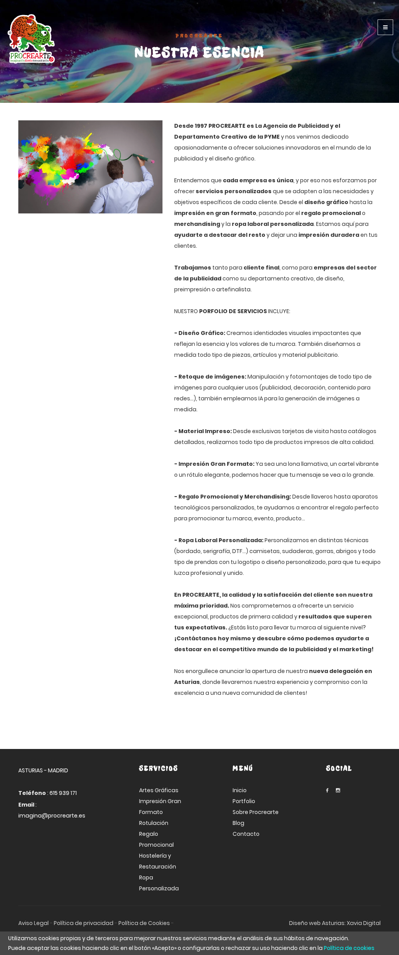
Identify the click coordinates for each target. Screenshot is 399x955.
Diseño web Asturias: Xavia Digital (335, 923)
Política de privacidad (83, 923)
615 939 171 (63, 793)
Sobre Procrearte (256, 812)
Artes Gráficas (158, 790)
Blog (238, 823)
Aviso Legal (33, 923)
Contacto (246, 834)
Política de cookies (349, 948)
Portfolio (244, 801)
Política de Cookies (144, 923)
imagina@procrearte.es (51, 815)
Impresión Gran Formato (160, 806)
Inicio (240, 790)
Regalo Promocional (156, 839)
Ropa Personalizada (159, 883)
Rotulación (153, 823)
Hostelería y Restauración (157, 861)
